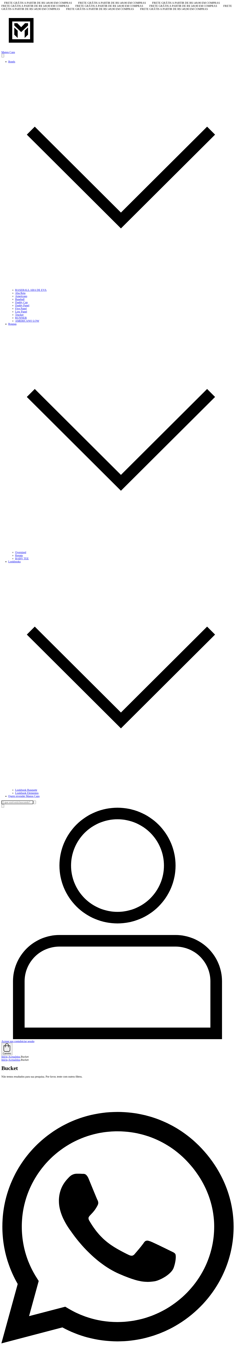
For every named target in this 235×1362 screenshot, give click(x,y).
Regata (19, 555)
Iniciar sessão (27, 1041)
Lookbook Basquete (26, 789)
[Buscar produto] (2, 806)
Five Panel (21, 308)
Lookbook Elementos (27, 793)
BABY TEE (22, 558)
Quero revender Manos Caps (24, 796)
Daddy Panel (22, 305)
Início (4, 1056)
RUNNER (21, 317)
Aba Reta (20, 293)
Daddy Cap (21, 302)
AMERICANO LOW (27, 320)
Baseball (19, 299)
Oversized (20, 552)
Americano (21, 296)
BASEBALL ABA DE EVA (31, 290)
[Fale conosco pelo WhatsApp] (117, 1359)
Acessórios (14, 1056)
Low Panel (21, 311)
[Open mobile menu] (2, 55)
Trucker (19, 314)
